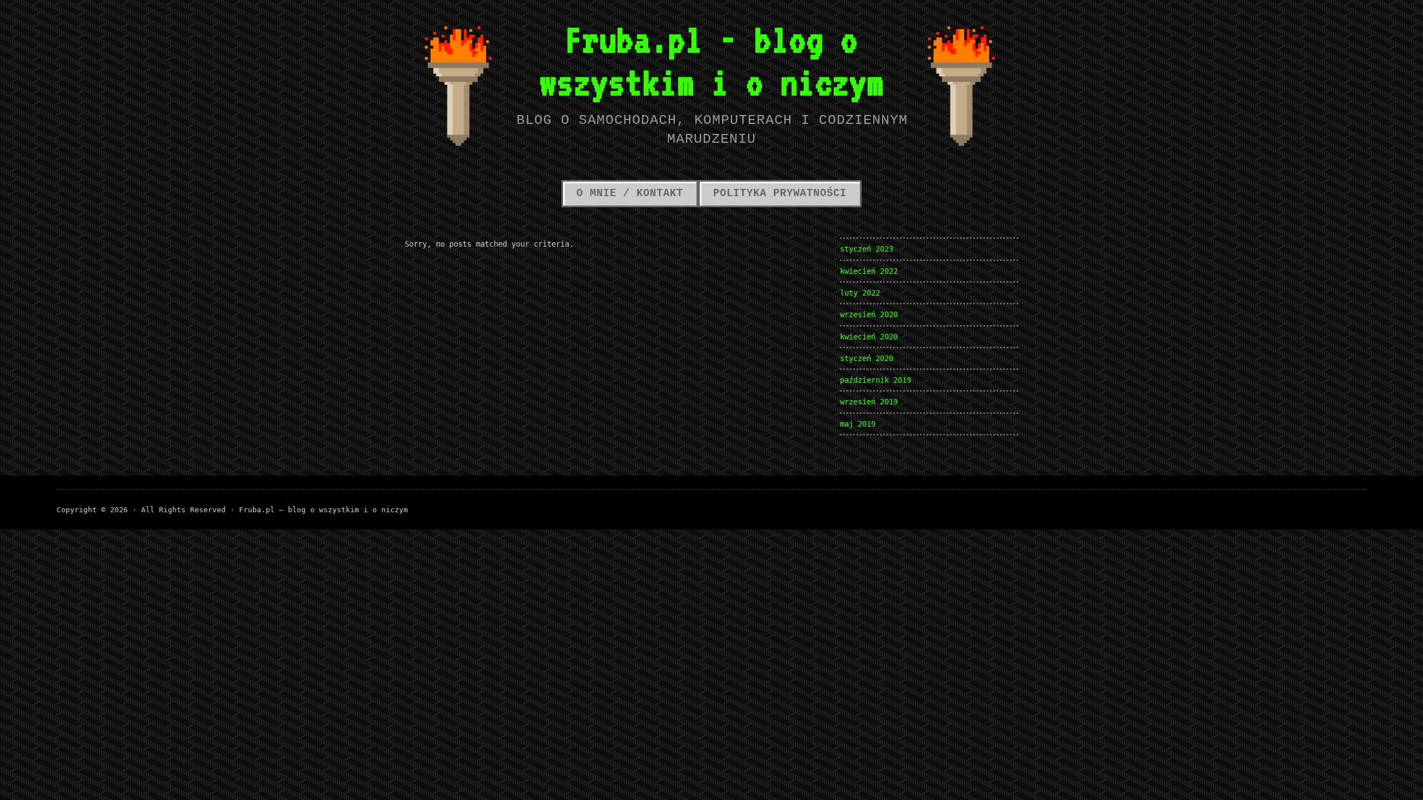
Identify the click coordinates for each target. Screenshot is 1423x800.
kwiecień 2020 (869, 336)
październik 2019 (875, 380)
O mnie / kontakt (629, 193)
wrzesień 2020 (869, 314)
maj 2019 (857, 423)
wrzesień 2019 (869, 401)
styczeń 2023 (866, 248)
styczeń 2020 (866, 358)
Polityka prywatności (780, 193)
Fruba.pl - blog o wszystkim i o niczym (711, 60)
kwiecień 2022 (869, 271)
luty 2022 (860, 292)
